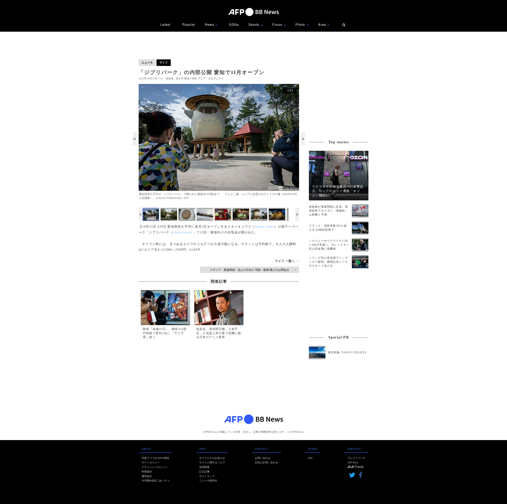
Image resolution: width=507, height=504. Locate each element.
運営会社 (147, 476)
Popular (188, 24)
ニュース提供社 (208, 480)
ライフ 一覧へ (286, 261)
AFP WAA (352, 462)
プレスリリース (356, 457)
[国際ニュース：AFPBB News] (253, 12)
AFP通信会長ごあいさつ (155, 480)
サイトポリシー (151, 462)
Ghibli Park (181, 232)
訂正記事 (204, 471)
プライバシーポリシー (154, 467)
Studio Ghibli (265, 226)
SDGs (234, 24)
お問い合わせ (262, 457)
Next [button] (303, 138)
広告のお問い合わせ (266, 462)
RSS (310, 457)
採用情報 (204, 467)
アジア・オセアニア (209, 78)
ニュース (147, 62)
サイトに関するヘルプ (212, 462)
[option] (219, 143)
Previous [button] (135, 138)
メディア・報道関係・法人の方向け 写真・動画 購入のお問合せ (252, 269)
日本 (194, 78)
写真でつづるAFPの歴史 (155, 457)
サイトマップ (207, 476)
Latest (165, 24)
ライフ (163, 62)
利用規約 (147, 471)
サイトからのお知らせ (212, 457)
